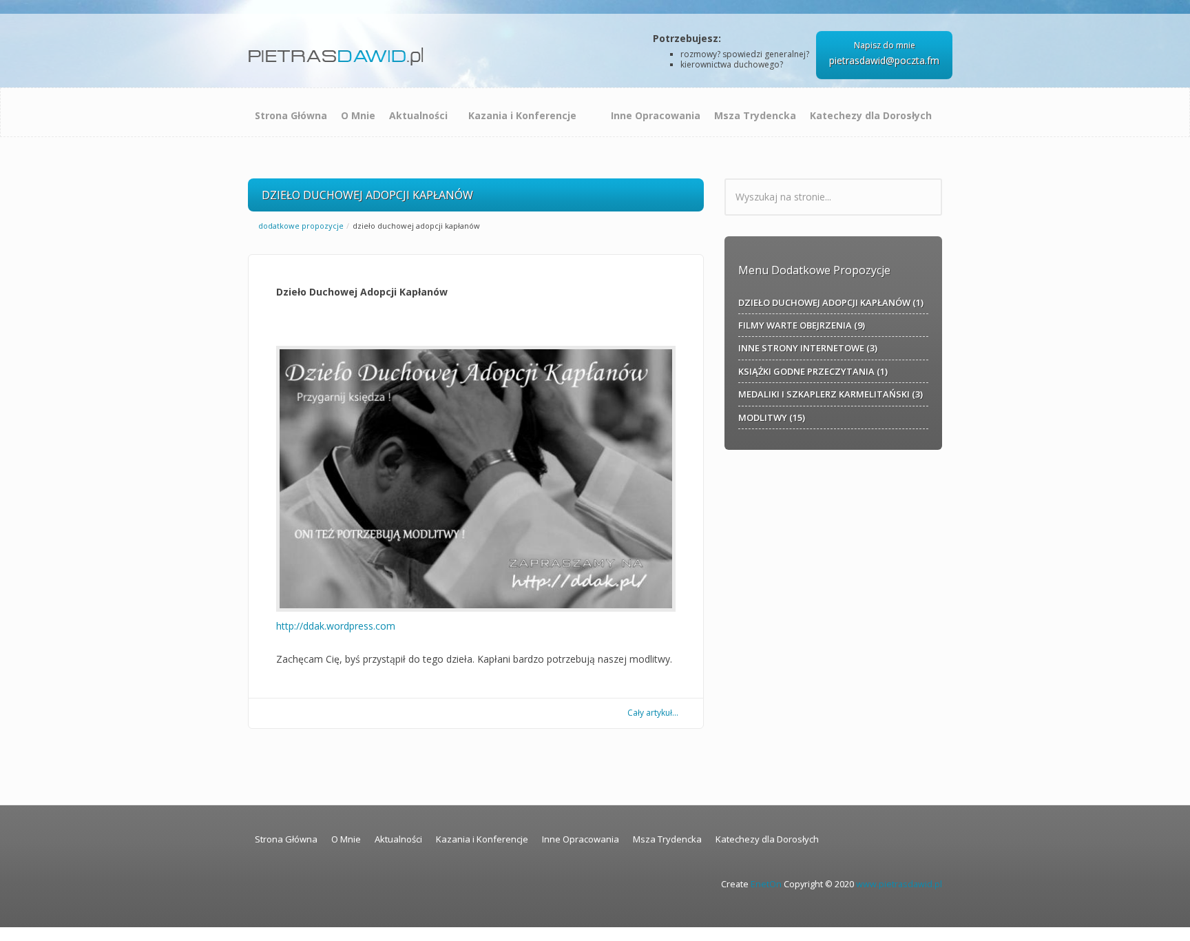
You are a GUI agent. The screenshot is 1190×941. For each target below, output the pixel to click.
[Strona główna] (338, 51)
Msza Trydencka (755, 115)
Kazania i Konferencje (522, 115)
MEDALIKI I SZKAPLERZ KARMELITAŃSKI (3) (830, 394)
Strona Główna (291, 115)
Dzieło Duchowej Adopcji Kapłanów (362, 291)
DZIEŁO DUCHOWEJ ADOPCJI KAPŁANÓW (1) (830, 302)
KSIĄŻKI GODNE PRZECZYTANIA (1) (813, 371)
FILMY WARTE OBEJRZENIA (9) (801, 325)
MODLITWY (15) (771, 417)
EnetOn (766, 884)
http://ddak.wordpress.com (335, 625)
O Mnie (358, 115)
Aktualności (418, 115)
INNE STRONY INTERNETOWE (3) (807, 348)
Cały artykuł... (652, 712)
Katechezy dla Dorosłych (871, 115)
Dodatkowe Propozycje (301, 225)
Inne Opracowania (655, 115)
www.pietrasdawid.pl (899, 884)
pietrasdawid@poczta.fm (884, 60)
